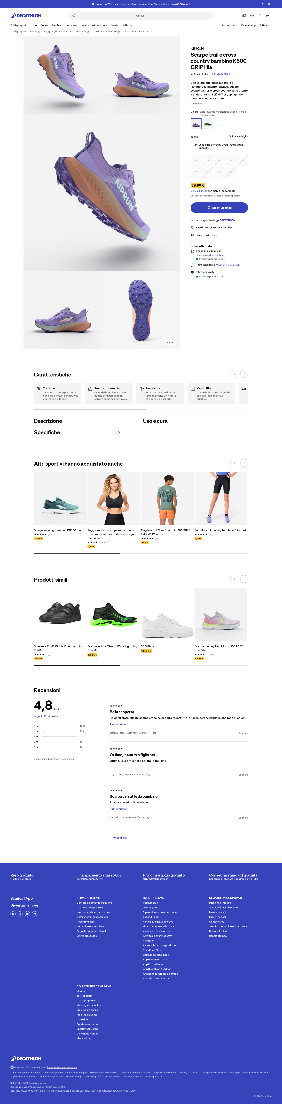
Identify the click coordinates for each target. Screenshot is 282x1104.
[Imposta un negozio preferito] (244, 16)
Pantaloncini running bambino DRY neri (220, 530)
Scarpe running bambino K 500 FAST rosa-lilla (219, 648)
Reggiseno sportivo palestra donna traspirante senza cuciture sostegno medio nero (111, 534)
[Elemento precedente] (234, 374)
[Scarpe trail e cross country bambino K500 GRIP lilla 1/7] (141, 75)
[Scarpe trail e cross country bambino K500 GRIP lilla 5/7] (141, 310)
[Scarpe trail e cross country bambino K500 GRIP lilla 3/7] (102, 192)
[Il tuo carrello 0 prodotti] (268, 16)
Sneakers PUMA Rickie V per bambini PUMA (58, 648)
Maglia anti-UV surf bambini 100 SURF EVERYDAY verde (165, 532)
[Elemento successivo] (244, 374)
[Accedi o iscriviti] (260, 16)
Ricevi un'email (222, 207)
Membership (248, 25)
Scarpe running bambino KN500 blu (57, 530)
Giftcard (264, 25)
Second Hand (229, 25)
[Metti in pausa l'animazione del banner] (263, 4)
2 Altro (170, 342)
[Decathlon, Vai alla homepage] (25, 15)
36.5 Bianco (149, 646)
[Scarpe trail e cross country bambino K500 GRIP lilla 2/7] (63, 75)
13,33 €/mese (200, 191)
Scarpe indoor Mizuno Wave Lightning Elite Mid (112, 648)
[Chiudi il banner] (269, 4)
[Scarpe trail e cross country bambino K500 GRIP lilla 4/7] (63, 310)
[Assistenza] (252, 16)
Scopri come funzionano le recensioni (54, 759)
